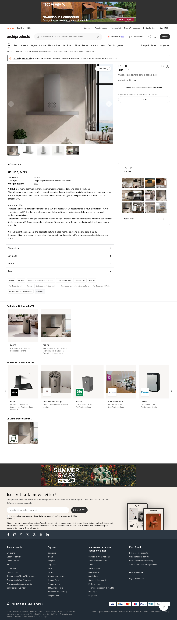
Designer (51, 561)
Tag (10, 271)
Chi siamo (11, 553)
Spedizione (93, 576)
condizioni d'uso (37, 523)
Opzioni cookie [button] (103, 611)
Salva (144, 99)
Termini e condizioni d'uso (128, 612)
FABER (122, 66)
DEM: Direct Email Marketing (141, 561)
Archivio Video (54, 584)
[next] (164, 219)
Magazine (52, 565)
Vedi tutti (39, 291)
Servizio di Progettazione (99, 557)
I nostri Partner (13, 561)
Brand (50, 557)
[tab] (91, 28)
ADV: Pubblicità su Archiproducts (143, 565)
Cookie (114, 612)
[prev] (158, 219)
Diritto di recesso (95, 584)
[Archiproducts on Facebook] (9, 534)
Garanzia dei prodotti (97, 580)
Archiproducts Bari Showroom (19, 580)
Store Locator (94, 568)
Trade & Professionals (132, 28)
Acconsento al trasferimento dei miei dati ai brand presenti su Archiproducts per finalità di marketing (42, 517)
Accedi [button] (165, 37)
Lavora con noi (13, 572)
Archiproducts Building (57, 592)
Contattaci (11, 568)
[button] (88, 28)
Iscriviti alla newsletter (16, 588)
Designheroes (53, 596)
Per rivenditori (116, 28)
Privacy (93, 612)
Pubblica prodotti (101, 28)
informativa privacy (53, 523)
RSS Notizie (144, 612)
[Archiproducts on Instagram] (15, 534)
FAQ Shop (92, 596)
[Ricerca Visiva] (98, 36)
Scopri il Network (14, 557)
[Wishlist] (149, 36)
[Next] (109, 104)
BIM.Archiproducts (55, 588)
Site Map (166, 612)
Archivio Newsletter (56, 576)
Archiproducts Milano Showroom (20, 576)
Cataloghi (13, 256)
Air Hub (132, 80)
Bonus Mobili (93, 572)
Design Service (149, 28)
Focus (50, 572)
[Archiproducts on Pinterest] (21, 534)
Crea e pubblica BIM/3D (139, 557)
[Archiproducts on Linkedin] (47, 534)
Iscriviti (81, 510)
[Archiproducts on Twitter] (28, 534)
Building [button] (20, 28)
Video (11, 263)
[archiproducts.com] (18, 36)
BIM (29, 28)
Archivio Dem (53, 580)
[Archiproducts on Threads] (34, 534)
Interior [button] (10, 28)
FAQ (8, 565)
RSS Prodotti (156, 612)
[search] (37, 36)
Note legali (92, 592)
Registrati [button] (26, 58)
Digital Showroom (136, 579)
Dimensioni (13, 248)
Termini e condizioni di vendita (101, 588)
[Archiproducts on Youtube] (41, 534)
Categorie (52, 553)
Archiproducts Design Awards (19, 584)
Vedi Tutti (129, 219)
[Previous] (11, 104)
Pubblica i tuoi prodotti (138, 553)
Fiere (50, 568)
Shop (90, 565)
